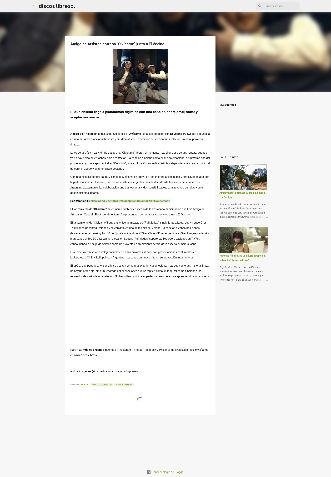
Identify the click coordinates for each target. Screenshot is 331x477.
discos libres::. (57, 6)
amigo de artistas (102, 385)
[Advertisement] (140, 440)
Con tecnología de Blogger (167, 472)
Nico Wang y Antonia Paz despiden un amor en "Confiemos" (130, 201)
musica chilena (124, 385)
